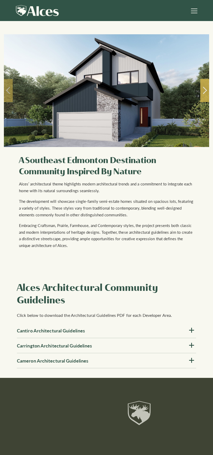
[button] (106, 330)
